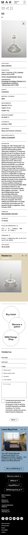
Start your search (13, 476)
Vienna (3, 74)
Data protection (5, 525)
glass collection (6, 66)
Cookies (3, 532)
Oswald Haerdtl (11, 77)
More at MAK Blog (13, 468)
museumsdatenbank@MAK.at (7, 506)
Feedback (6, 376)
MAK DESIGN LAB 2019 (9, 214)
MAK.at (13, 480)
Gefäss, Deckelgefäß (8, 138)
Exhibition (5, 258)
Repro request (7, 370)
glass (3, 98)
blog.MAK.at (13, 485)
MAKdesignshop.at (13, 490)
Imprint (3, 527)
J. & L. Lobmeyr (18, 72)
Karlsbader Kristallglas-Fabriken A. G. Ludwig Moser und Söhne (13, 82)
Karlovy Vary (6, 85)
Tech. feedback (7, 379)
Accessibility (4, 530)
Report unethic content (9, 373)
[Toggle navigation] (24, 2)
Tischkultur (5, 92)
